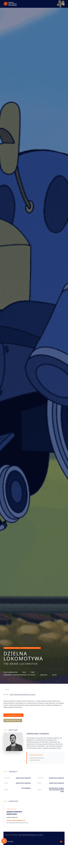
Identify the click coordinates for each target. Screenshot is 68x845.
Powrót (7, 689)
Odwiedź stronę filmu (12, 720)
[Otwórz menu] (63, 4)
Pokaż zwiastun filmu (14, 715)
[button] (4, 840)
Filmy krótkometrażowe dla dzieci (22, 694)
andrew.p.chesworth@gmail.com (15, 820)
